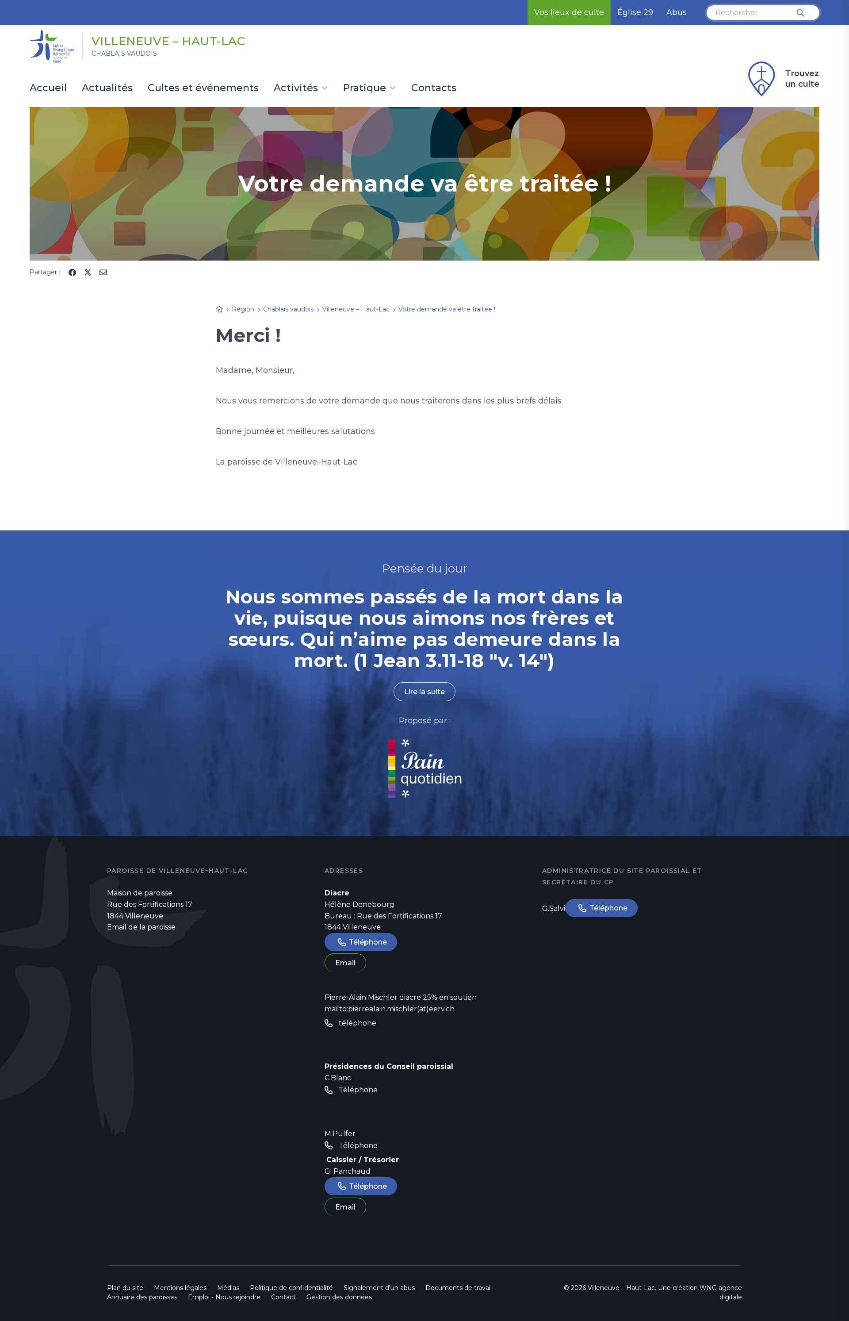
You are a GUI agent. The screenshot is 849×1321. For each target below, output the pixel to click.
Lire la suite (424, 691)
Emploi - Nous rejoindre (224, 1297)
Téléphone (368, 942)
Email (345, 963)
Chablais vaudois (124, 53)
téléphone (357, 1023)
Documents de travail (458, 1288)
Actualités (107, 88)
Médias (228, 1288)
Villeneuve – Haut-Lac (168, 41)
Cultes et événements (203, 88)
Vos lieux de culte (569, 12)
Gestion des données (339, 1297)
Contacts (433, 88)
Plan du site (125, 1288)
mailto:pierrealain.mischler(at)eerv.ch (390, 1009)
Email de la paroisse (141, 927)
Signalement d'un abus (379, 1288)
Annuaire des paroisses (142, 1297)
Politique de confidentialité (291, 1288)
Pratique (364, 88)
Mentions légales (180, 1288)
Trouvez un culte (802, 79)
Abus (676, 12)
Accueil (48, 88)
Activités (296, 88)
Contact (283, 1297)
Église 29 (635, 12)
